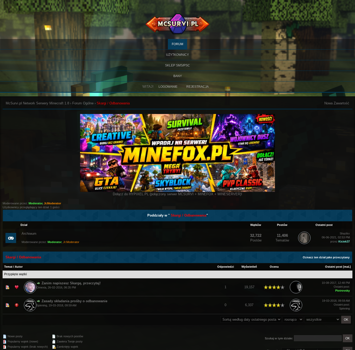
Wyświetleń (249, 266)
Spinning (41, 305)
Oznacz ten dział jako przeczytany (326, 257)
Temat (8, 266)
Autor (19, 266)
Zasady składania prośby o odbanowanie (74, 301)
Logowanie (168, 87)
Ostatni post (333, 266)
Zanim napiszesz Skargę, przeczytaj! (71, 283)
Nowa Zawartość (336, 103)
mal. (347, 266)
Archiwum (29, 233)
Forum (177, 44)
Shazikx (345, 233)
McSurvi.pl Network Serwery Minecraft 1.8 (37, 103)
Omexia (41, 287)
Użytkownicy (177, 55)
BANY (177, 76)
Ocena (274, 266)
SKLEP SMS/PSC (177, 65)
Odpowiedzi (225, 266)
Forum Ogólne (83, 103)
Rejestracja (197, 87)
